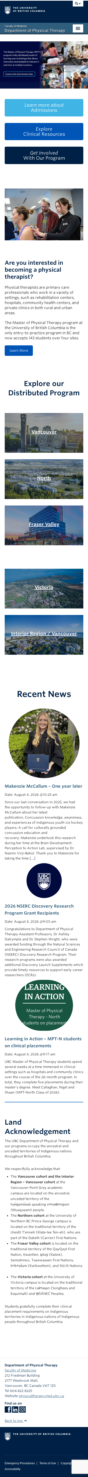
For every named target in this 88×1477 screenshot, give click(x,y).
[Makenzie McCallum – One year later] (44, 743)
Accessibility (12, 1469)
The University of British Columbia (32, 9)
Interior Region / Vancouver (44, 633)
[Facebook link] (8, 1411)
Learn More (19, 350)
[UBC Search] (78, 6)
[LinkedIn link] (15, 1411)
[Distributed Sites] (44, 65)
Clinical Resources (44, 131)
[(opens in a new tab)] (44, 880)
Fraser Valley (44, 524)
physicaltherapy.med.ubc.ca (41, 1396)
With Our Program (44, 155)
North (44, 478)
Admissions (44, 107)
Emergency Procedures (20, 1463)
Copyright (67, 1463)
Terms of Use (47, 1463)
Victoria (44, 587)
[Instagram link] (22, 1411)
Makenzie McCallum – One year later (43, 786)
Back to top (14, 1421)
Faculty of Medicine (20, 1370)
